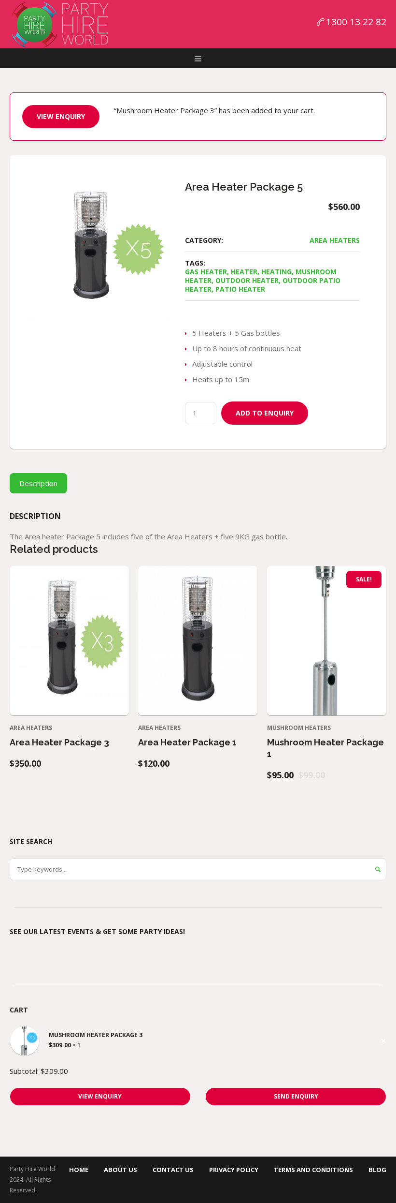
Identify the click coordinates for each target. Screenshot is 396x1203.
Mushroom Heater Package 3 (95, 1035)
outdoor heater (247, 280)
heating (276, 271)
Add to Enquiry (265, 412)
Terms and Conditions (313, 1169)
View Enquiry (61, 116)
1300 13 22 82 (356, 21)
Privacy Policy (233, 1169)
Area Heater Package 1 (187, 742)
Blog (377, 1169)
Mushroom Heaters (299, 728)
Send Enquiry (296, 1096)
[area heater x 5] (99, 250)
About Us (120, 1169)
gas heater (206, 271)
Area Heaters (335, 240)
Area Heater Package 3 (59, 742)
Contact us (173, 1169)
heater (244, 271)
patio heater (240, 289)
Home (78, 1169)
